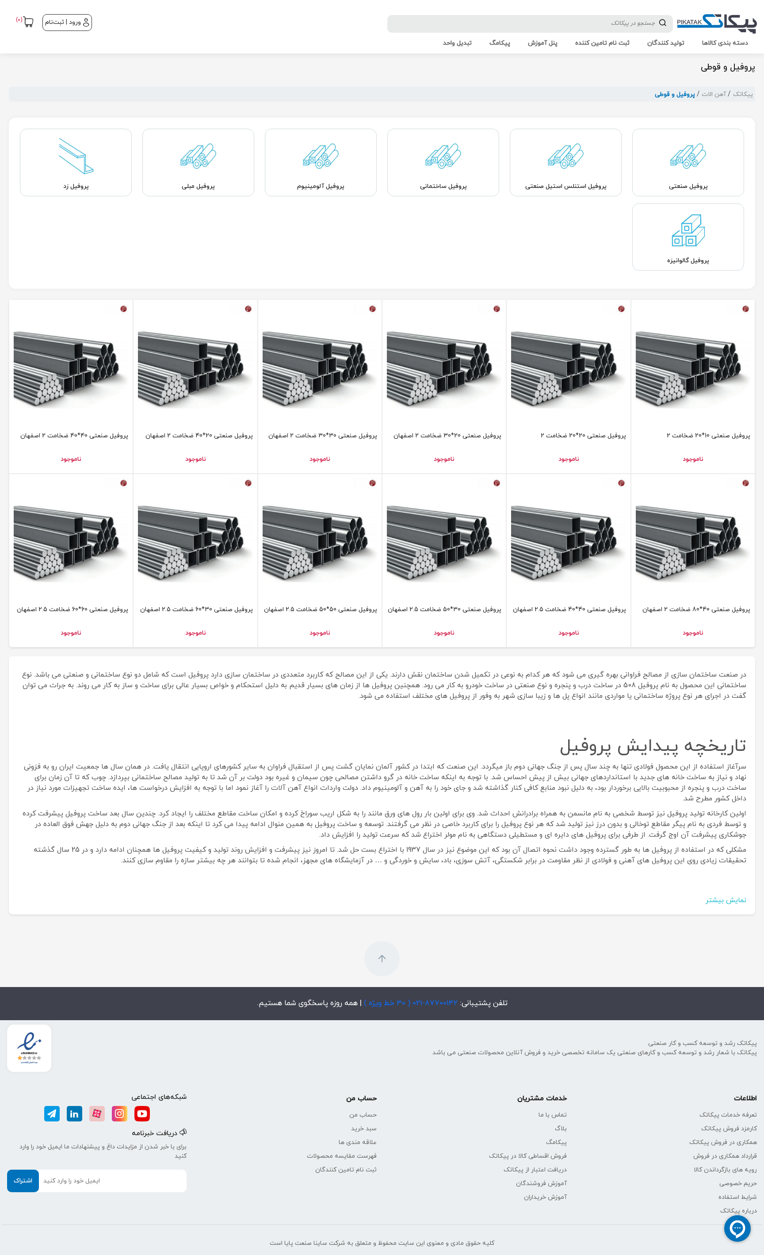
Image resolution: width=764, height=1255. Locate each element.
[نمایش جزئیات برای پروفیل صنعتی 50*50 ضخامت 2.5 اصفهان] (320, 535)
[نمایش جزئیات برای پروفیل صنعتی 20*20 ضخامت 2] (568, 361)
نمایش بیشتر (726, 900)
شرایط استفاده (737, 1197)
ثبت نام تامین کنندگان (346, 1170)
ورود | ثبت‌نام (63, 22)
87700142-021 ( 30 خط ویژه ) (410, 1003)
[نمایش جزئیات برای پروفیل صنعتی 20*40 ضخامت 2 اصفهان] (195, 361)
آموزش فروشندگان (541, 1183)
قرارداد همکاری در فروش (725, 1156)
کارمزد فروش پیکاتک (729, 1129)
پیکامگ (556, 1142)
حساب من (363, 1115)
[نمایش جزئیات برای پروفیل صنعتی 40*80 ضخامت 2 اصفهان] (693, 535)
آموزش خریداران (545, 1197)
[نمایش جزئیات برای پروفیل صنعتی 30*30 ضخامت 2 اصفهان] (320, 361)
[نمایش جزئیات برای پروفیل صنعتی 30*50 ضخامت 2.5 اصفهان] (444, 535)
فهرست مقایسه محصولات (342, 1156)
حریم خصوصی (738, 1183)
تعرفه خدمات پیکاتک (728, 1115)
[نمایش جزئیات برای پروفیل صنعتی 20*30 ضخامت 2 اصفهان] (444, 361)
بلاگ (561, 1129)
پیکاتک (743, 94)
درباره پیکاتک (738, 1211)
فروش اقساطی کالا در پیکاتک (528, 1156)
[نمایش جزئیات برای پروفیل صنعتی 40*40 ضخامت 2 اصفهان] (71, 361)
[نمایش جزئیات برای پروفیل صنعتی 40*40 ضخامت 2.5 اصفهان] (568, 535)
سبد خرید (364, 1129)
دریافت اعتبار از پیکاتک (535, 1170)
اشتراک (23, 1181)
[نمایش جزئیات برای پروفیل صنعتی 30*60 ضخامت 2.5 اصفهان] (195, 535)
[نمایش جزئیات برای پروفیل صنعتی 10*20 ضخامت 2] (693, 361)
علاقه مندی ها (358, 1142)
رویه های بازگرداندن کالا (725, 1170)
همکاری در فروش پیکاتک (723, 1142)
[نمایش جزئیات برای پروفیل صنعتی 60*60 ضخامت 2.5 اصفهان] (71, 535)
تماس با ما (553, 1115)
